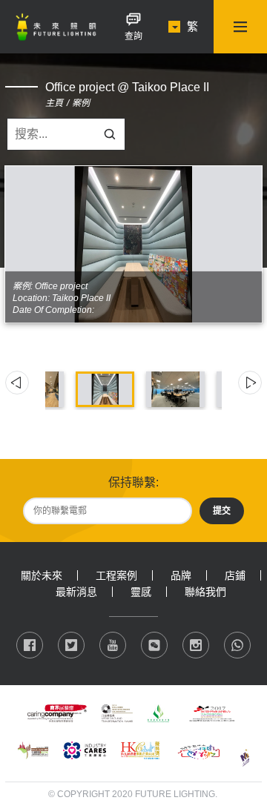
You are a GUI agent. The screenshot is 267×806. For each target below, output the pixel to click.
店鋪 (235, 575)
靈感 (141, 592)
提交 (222, 511)
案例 (81, 103)
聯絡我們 (205, 592)
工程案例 (116, 575)
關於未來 (41, 575)
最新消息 (76, 592)
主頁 (54, 103)
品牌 (181, 575)
